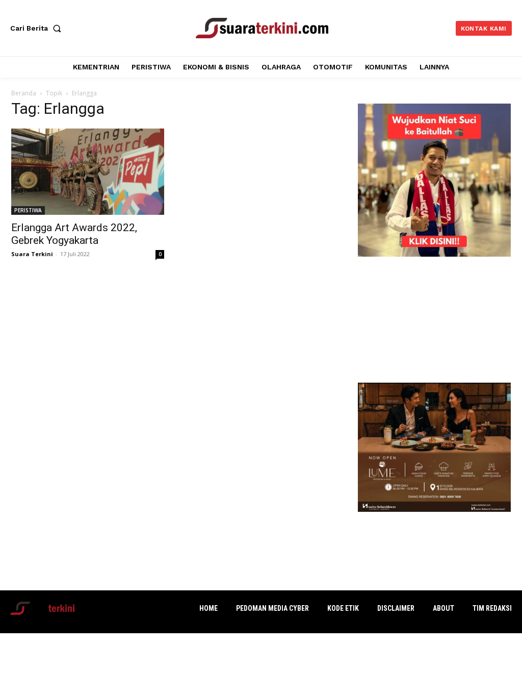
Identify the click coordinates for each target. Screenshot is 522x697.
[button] (37, 28)
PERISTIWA (28, 210)
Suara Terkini (32, 254)
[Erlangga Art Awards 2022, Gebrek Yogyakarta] (87, 171)
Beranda (23, 93)
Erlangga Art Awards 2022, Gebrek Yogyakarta (74, 233)
